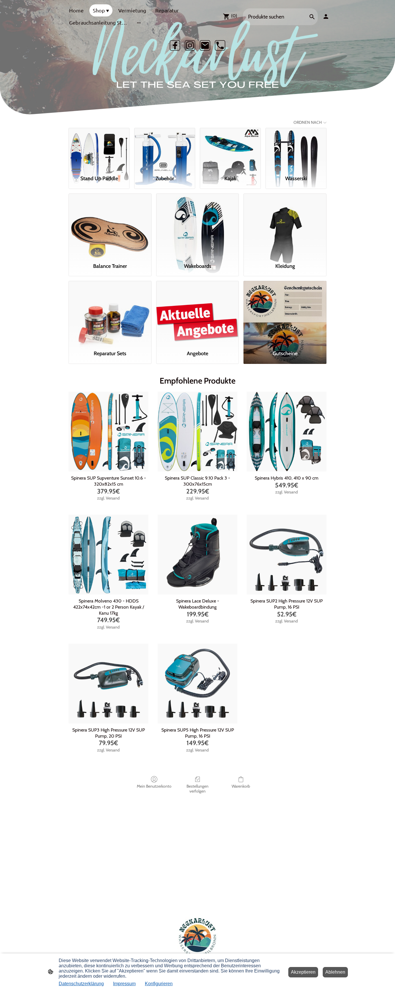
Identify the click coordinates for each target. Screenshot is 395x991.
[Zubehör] (164, 149)
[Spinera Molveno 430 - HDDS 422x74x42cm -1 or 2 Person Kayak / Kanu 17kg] (108, 554)
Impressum (124, 983)
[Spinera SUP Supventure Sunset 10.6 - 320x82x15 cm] (108, 431)
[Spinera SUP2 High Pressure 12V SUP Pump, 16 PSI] (286, 554)
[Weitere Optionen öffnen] (139, 23)
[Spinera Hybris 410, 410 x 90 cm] (286, 431)
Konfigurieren (159, 983)
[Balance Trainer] (110, 226)
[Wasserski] (295, 149)
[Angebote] (197, 313)
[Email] (205, 45)
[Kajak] (230, 149)
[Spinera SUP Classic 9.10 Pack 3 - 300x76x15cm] (197, 431)
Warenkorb (241, 786)
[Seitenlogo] (198, 937)
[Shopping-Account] (325, 16)
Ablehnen (335, 972)
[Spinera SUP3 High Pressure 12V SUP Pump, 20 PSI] (108, 683)
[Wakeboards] (197, 226)
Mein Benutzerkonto (154, 786)
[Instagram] (190, 45)
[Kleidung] (284, 226)
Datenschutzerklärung (81, 983)
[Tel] (220, 45)
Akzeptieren (303, 972)
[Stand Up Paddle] (99, 149)
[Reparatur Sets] (110, 313)
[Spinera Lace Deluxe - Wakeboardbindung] (197, 554)
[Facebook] (175, 45)
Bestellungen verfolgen (197, 789)
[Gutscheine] (284, 313)
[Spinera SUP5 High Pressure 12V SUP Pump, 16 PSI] (197, 683)
